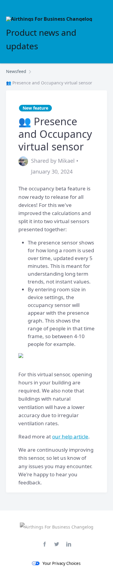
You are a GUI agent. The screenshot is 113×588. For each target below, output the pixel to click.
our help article (70, 436)
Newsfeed (16, 71)
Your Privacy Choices (61, 563)
